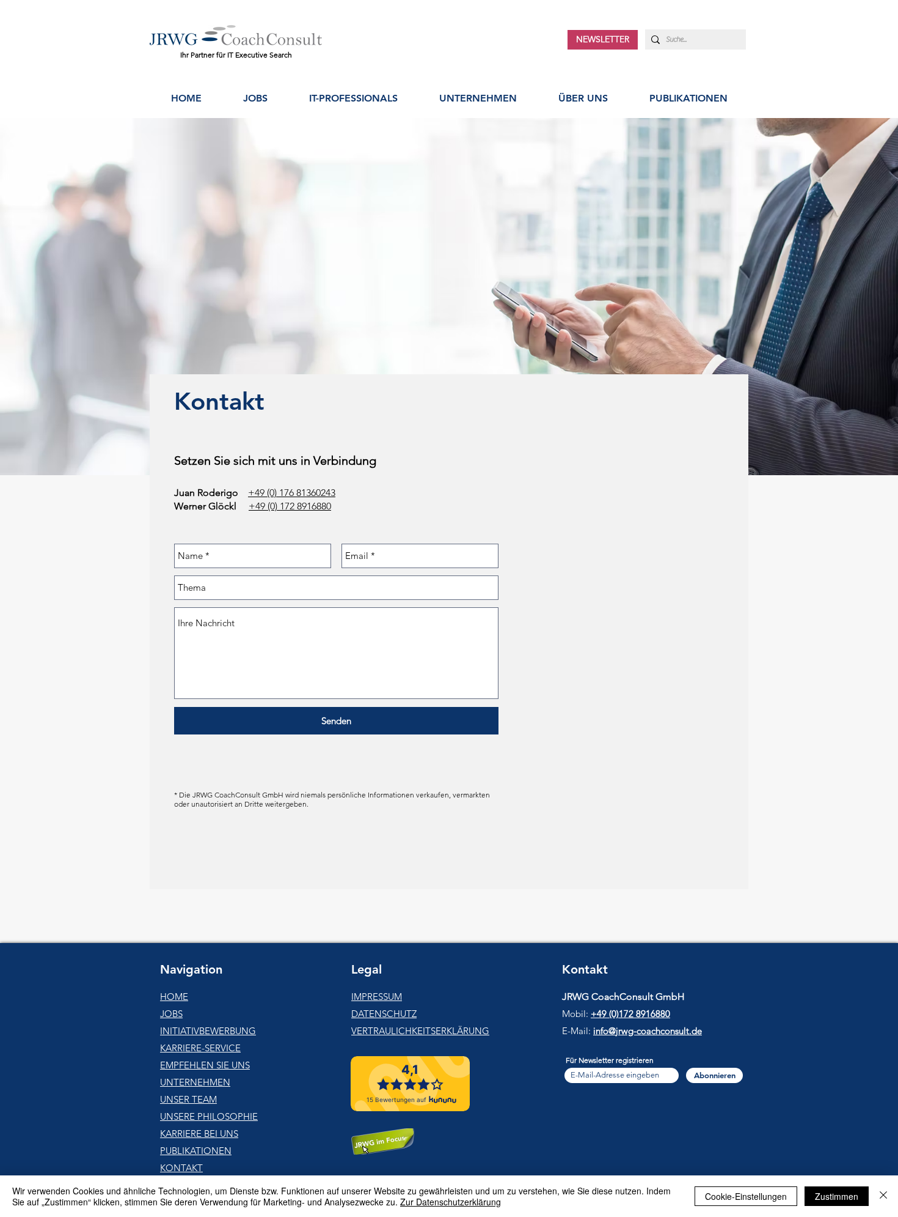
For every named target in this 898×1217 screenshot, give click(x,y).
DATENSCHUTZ (384, 1013)
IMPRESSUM (376, 996)
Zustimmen (836, 1196)
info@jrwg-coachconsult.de (647, 1031)
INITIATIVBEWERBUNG (208, 1031)
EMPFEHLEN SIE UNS (205, 1065)
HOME (174, 996)
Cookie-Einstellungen (746, 1196)
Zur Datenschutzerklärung (450, 1202)
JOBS (171, 1013)
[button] (353, 98)
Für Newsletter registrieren (610, 1060)
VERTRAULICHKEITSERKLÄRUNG (420, 1031)
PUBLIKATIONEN (196, 1150)
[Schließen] (883, 1196)
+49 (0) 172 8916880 (290, 506)
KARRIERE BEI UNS (199, 1133)
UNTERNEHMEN (195, 1082)
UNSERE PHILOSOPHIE (209, 1116)
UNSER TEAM (188, 1099)
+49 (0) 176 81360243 (291, 492)
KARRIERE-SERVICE (200, 1048)
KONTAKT (181, 1168)
